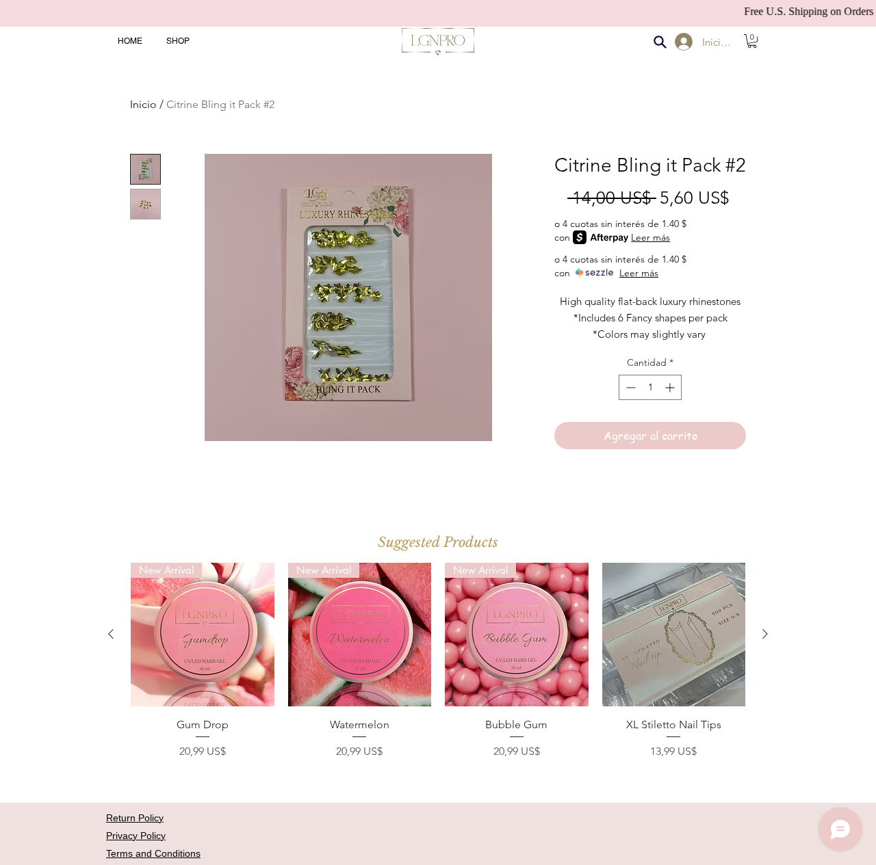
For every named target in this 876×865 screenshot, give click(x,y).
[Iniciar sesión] (681, 42)
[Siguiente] (765, 634)
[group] (438, 668)
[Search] (660, 42)
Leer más (650, 237)
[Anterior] (111, 634)
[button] (752, 41)
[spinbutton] (650, 387)
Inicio (143, 104)
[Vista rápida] (674, 634)
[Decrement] (629, 387)
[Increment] (671, 387)
